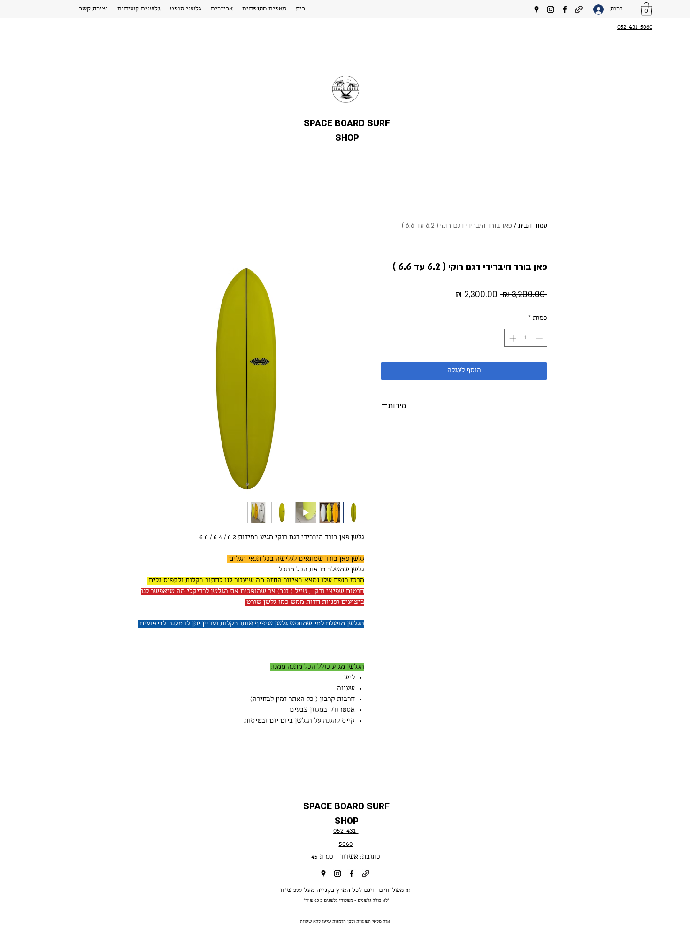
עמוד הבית (532, 225)
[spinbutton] (526, 338)
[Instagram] (550, 9)
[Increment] (512, 338)
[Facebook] (564, 9)
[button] (139, 9)
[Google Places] (536, 9)
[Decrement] (540, 338)
